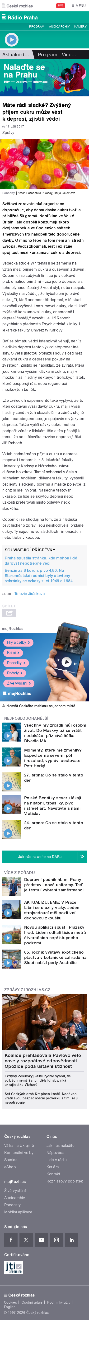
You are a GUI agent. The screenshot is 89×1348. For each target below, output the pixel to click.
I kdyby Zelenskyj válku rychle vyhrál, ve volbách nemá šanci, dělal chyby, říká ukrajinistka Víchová (38, 1080)
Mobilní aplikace (18, 1212)
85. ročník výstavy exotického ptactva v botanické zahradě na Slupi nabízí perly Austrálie (55, 957)
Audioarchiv (59, 26)
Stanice (11, 1160)
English (9, 1307)
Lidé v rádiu (57, 1160)
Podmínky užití (58, 1302)
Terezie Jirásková (29, 593)
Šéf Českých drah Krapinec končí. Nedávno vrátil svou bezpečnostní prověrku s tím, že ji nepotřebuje (41, 1098)
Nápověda (56, 1152)
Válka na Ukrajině (19, 1145)
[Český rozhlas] (17, 5)
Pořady (13, 673)
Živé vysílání (17, 683)
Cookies (10, 1302)
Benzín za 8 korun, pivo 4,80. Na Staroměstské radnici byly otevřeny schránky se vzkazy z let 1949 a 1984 (39, 575)
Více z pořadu (19, 872)
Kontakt (53, 1174)
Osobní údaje (32, 1302)
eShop (10, 1167)
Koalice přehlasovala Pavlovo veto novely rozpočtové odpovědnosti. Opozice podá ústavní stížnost (43, 1061)
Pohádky (14, 663)
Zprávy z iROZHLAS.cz (27, 990)
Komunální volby (18, 1152)
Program (36, 26)
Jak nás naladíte (61, 1145)
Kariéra (53, 1167)
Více (69, 54)
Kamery (80, 26)
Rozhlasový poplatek (65, 1181)
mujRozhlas (12, 628)
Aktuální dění (16, 54)
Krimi (11, 652)
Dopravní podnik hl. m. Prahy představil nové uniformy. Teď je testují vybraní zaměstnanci (54, 884)
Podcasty (12, 1205)
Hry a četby (16, 642)
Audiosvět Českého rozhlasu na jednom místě (38, 706)
